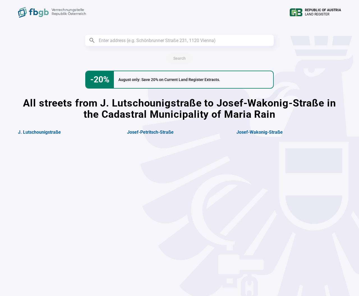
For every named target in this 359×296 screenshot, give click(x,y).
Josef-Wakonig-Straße (259, 132)
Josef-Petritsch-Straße (150, 132)
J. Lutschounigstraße (39, 132)
